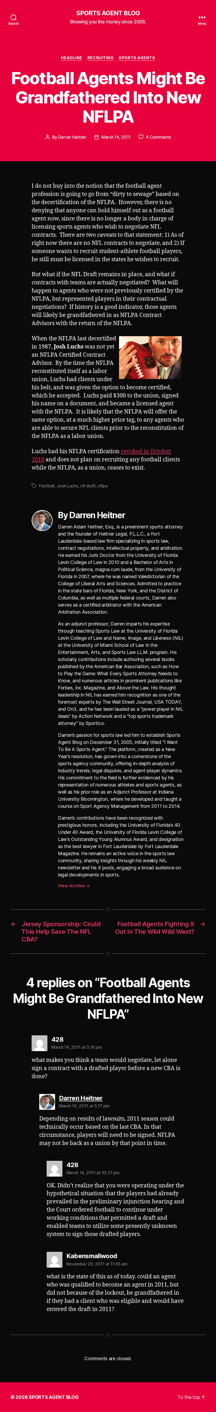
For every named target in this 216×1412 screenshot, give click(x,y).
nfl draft (88, 485)
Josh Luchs (67, 485)
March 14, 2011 (116, 137)
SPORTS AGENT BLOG (108, 13)
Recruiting (100, 58)
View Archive (74, 885)
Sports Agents (137, 58)
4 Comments (158, 137)
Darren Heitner (72, 137)
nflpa (102, 485)
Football (47, 485)
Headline (71, 58)
